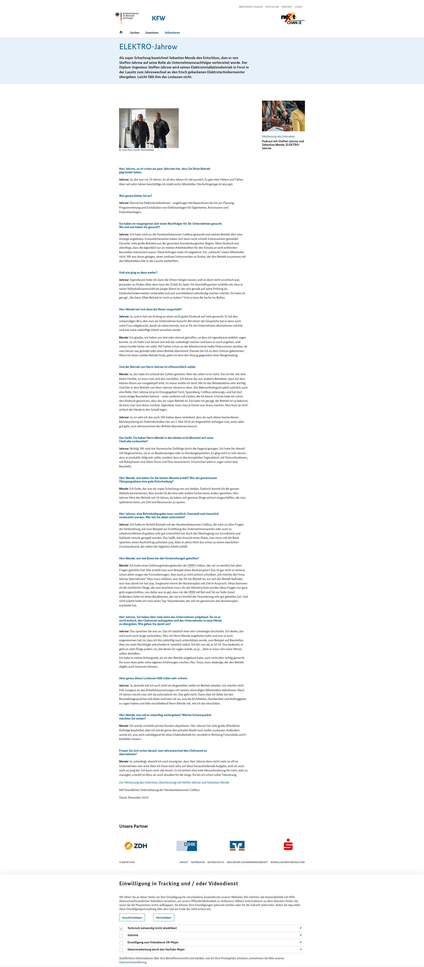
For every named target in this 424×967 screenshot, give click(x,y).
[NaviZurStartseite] (293, 18)
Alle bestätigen (163, 917)
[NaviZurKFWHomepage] (159, 19)
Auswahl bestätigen (132, 917)
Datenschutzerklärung (132, 962)
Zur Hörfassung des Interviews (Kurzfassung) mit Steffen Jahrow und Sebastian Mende (174, 782)
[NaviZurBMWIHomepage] (127, 19)
